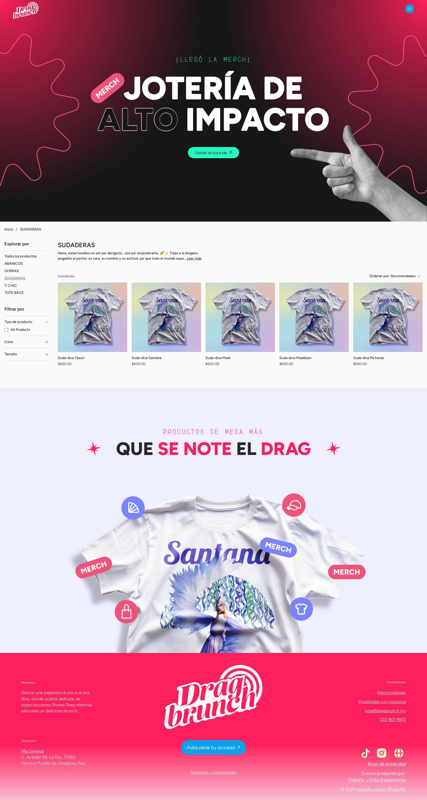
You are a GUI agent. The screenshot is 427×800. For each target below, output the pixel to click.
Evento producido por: (384, 773)
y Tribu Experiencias (386, 779)
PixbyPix (356, 779)
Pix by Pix (397, 789)
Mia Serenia (32, 751)
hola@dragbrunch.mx (385, 710)
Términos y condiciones (213, 772)
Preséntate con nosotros (382, 701)
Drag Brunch (369, 789)
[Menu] (409, 8)
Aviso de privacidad (387, 763)
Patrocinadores (391, 692)
